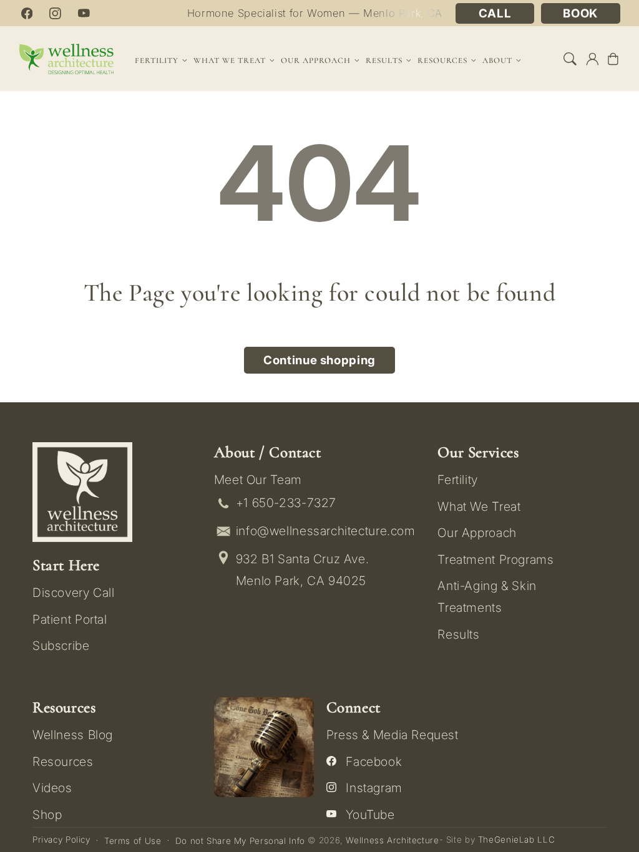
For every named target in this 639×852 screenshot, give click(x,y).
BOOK (580, 13)
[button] (570, 58)
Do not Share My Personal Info (240, 841)
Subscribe (61, 645)
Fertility (457, 479)
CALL (495, 13)
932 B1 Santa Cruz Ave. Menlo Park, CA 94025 (302, 569)
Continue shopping (319, 360)
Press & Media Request (392, 734)
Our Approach (477, 532)
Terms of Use (133, 841)
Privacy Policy (61, 840)
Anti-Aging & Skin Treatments (487, 596)
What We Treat (478, 506)
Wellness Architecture (392, 840)
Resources (63, 761)
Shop (47, 814)
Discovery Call (73, 592)
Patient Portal (69, 619)
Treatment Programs (495, 559)
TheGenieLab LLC (516, 840)
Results (384, 60)
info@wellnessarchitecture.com (326, 530)
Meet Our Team (258, 479)
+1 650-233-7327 (286, 502)
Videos (52, 787)
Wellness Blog (72, 734)
